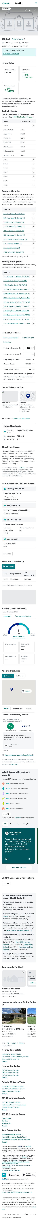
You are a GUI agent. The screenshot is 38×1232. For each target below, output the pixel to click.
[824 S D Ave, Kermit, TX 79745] (14, 1016)
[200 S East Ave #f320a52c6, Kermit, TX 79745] (14, 978)
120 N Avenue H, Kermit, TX (13, 235)
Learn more (14, 764)
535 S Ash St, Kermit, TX (12, 244)
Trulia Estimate (11, 114)
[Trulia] (4, 1175)
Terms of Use (28, 1186)
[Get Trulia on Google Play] (29, 1175)
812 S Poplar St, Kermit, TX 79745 (16, 319)
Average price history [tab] (23, 616)
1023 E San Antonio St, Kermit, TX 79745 (18, 298)
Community (14, 824)
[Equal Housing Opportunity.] (26, 1214)
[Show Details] (33, 125)
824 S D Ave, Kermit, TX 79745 (15, 281)
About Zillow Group (17, 1183)
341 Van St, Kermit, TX (11, 248)
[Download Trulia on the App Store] (14, 1175)
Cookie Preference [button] (7, 1190)
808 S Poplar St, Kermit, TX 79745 (16, 311)
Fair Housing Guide (29, 1183)
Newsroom (10, 1186)
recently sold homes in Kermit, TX (19, 930)
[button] (36, 3)
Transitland (28, 1146)
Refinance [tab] (7, 342)
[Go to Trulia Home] (19, 3)
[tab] (8, 566)
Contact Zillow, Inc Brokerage (11, 1170)
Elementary (17, 708)
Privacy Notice (21, 1188)
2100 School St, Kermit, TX (13, 252)
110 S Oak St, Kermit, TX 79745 (15, 285)
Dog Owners (28, 824)
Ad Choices (29, 1188)
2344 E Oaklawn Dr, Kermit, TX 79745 (17, 323)
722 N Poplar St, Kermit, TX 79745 (16, 277)
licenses (24, 1157)
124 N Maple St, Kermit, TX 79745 (16, 306)
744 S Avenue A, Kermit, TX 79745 (16, 315)
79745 (22, 467)
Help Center (9, 1217)
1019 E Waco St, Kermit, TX (13, 231)
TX (8, 1043)
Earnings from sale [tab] (10, 338)
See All (7, 814)
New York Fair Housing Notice (10, 1163)
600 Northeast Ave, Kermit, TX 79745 (17, 294)
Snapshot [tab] (7, 616)
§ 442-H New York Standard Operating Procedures (15, 1162)
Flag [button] (29, 859)
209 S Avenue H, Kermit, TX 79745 (16, 302)
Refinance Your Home (11, 54)
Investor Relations (19, 1186)
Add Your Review (19, 868)
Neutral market (19, 636)
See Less (8, 554)
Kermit (5, 916)
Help (15, 1188)
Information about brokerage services (15, 1165)
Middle (28, 708)
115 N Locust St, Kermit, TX (13, 222)
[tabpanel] (19, 363)
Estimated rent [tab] (28, 338)
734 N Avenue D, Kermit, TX (14, 227)
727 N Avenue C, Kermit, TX (13, 218)
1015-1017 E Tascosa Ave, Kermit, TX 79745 (20, 289)
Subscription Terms (7, 1188)
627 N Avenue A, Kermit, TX (13, 214)
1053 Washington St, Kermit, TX (15, 239)
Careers (4, 1186)
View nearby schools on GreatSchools (19, 755)
